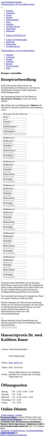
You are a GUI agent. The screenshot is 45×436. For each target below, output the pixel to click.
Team (8, 22)
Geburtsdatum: (9, 131)
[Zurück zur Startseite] (17, 4)
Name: (6, 117)
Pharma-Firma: (9, 150)
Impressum (10, 31)
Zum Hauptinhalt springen (11, 2)
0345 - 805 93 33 (15, 363)
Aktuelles (10, 24)
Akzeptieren (5, 433)
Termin (9, 15)
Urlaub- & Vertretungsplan (16, 40)
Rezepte (9, 17)
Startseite (9, 11)
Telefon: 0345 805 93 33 (16, 35)
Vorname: (7, 122)
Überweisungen (12, 20)
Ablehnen (14, 433)
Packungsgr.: (9, 155)
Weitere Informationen (9, 435)
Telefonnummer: (10, 126)
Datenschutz (11, 29)
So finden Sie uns (13, 26)
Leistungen (10, 13)
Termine (9, 59)
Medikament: (9, 141)
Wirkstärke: (8, 146)
